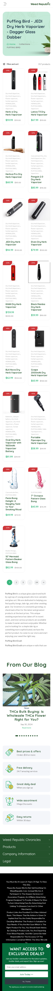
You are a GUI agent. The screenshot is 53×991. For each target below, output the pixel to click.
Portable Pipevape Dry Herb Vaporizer (39, 440)
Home (12, 44)
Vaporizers (9, 109)
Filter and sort (13, 64)
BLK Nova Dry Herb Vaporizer (14, 371)
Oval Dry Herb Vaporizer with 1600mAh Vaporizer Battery (13, 446)
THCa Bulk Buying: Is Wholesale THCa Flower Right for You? (26, 715)
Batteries (9, 417)
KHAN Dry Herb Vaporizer (13, 305)
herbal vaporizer (11, 101)
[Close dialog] (48, 946)
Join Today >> (26, 974)
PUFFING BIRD (11, 106)
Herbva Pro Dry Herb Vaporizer (14, 175)
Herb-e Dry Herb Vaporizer (14, 113)
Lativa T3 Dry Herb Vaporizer (39, 113)
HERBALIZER (10, 104)
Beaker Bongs (11, 551)
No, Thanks (27, 982)
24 (36, 582)
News (26, 708)
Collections (24, 44)
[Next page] (43, 582)
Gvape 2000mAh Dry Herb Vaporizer (39, 372)
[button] (16, 735)
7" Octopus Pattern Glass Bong (38, 498)
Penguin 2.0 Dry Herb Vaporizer (37, 179)
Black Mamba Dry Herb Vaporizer (38, 307)
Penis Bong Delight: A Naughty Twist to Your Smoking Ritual (13, 504)
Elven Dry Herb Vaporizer (39, 243)
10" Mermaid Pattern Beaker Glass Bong (14, 559)
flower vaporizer (12, 98)
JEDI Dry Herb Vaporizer (13, 243)
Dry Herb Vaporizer (12, 93)
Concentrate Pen (37, 156)
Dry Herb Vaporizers (13, 96)
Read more (26, 728)
